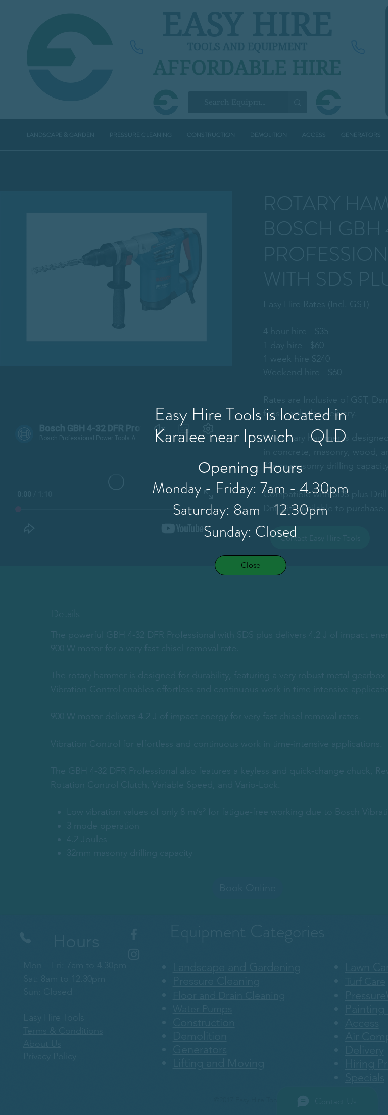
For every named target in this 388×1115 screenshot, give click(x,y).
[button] (250, 565)
